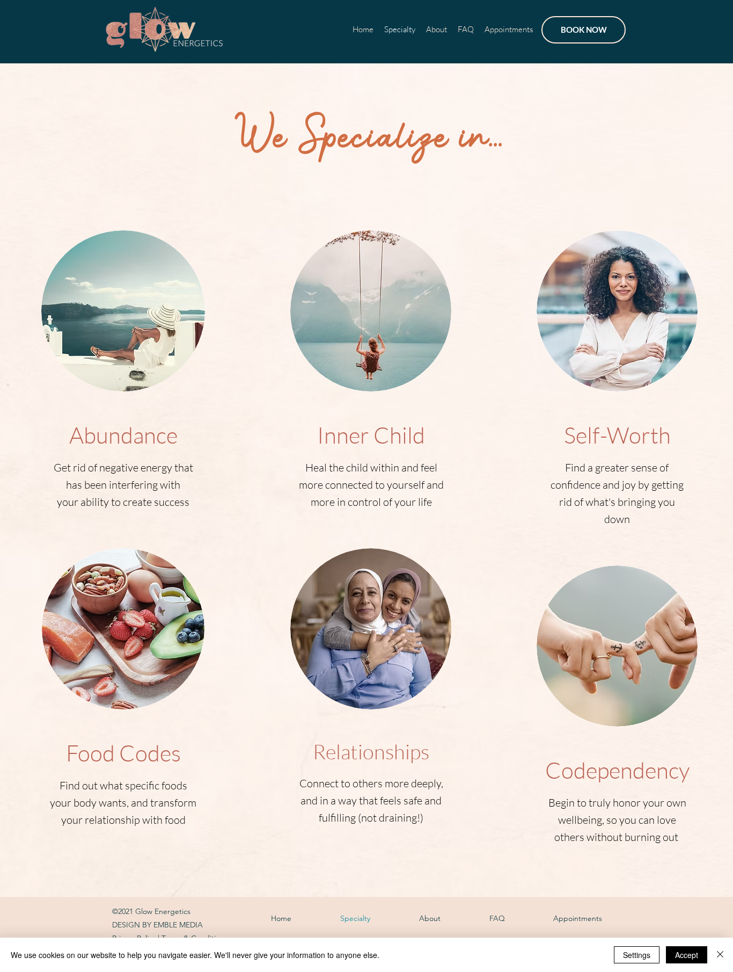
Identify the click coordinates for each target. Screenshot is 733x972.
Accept (686, 954)
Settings (636, 954)
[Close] (720, 954)
